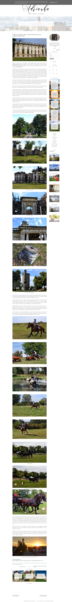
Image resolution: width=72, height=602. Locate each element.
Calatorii (54, 134)
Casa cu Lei (33, 76)
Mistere (54, 142)
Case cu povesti (54, 137)
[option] (36, 23)
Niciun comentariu (23, 566)
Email (50, 53)
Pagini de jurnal (55, 145)
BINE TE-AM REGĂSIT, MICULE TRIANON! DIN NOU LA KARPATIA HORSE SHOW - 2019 (27, 560)
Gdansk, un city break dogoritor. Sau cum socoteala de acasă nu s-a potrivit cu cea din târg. (54, 84)
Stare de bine (54, 146)
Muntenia (35, 566)
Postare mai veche (43, 595)
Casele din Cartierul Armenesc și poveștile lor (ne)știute (54, 104)
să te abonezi (20, 564)
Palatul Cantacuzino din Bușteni (33, 77)
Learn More (52, 2)
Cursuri (54, 138)
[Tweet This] (29, 566)
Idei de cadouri (54, 141)
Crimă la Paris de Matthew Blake (36, 23)
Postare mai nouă (15, 595)
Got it (56, 2)
